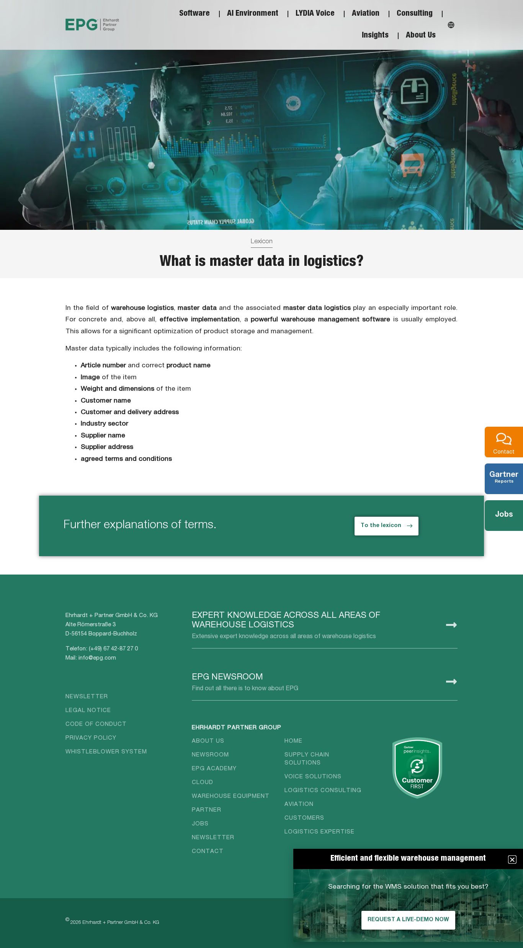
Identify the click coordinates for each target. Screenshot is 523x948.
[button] (512, 859)
